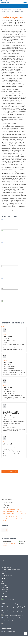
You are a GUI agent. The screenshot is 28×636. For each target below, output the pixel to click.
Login (2, 561)
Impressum (4, 585)
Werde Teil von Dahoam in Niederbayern (11, 569)
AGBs (2, 583)
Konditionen (4, 571)
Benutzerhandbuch (6, 567)
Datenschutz (4, 589)
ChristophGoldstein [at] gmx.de (11, 509)
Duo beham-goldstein (17, 11)
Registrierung (4, 565)
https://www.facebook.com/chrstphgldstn (13, 517)
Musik (4, 530)
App (2, 593)
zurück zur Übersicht (10, 472)
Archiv (3, 326)
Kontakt (3, 581)
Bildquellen (4, 591)
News (2, 573)
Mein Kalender (5, 563)
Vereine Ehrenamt (6, 11)
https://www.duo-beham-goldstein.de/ (12, 511)
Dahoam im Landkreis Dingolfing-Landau (11, 9)
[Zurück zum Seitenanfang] (25, 633)
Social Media (4, 587)
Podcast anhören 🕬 (6, 575)
